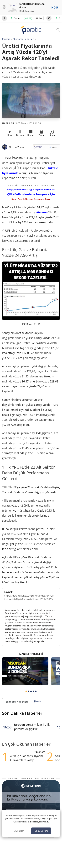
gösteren (42, 212)
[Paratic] (31, 30)
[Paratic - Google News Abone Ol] (46, 148)
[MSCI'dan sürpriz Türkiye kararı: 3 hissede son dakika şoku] (25, 671)
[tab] (26, 691)
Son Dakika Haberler (22, 713)
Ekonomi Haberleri (23, 39)
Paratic (6, 39)
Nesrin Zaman (17, 147)
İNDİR (54, 7)
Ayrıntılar (19, 830)
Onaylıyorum (41, 830)
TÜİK (37, 701)
